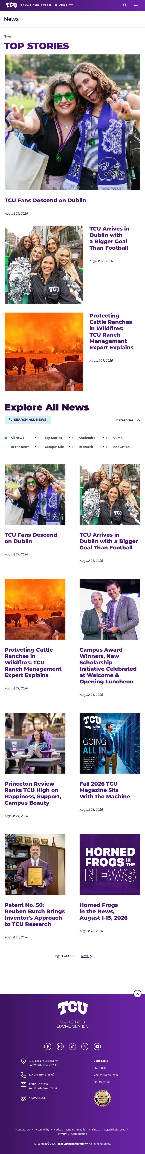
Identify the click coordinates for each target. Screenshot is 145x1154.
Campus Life (54, 446)
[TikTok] (72, 1046)
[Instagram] (60, 1046)
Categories (125, 420)
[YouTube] (97, 1046)
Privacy (62, 1133)
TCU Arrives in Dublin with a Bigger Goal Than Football (109, 238)
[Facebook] (47, 1046)
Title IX (96, 1129)
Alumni (118, 437)
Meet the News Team (106, 1075)
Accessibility (42, 1129)
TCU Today (100, 1068)
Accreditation (79, 1133)
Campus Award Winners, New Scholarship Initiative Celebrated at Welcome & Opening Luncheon (108, 665)
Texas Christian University (72, 1143)
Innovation (121, 446)
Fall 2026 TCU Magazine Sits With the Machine (105, 790)
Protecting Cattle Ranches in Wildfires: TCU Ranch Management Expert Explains (111, 331)
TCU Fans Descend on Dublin (45, 200)
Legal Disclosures (114, 1129)
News (11, 19)
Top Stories (53, 437)
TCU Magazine (102, 1082)
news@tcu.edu (38, 1098)
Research (85, 446)
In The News (19, 446)
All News (17, 437)
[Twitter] (84, 1046)
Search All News (30, 420)
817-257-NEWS (37, 1074)
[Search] (124, 5)
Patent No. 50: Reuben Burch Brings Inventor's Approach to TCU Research (35, 914)
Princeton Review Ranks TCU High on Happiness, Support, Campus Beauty (33, 793)
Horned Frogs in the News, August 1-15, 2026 (103, 911)
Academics (86, 437)
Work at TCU (22, 1129)
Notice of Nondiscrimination (70, 1129)
